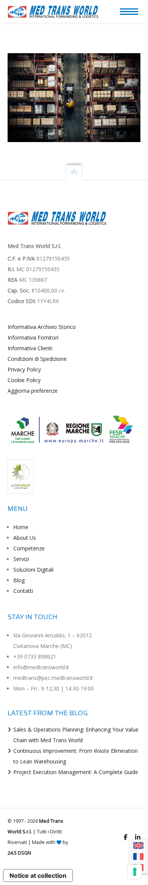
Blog (19, 580)
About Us (24, 537)
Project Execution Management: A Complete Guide (75, 772)
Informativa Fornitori (33, 337)
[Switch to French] (138, 856)
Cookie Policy (24, 380)
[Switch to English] (138, 845)
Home (20, 527)
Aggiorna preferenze (33, 390)
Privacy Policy (24, 369)
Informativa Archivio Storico (42, 326)
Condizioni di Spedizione (37, 358)
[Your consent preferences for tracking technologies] (135, 871)
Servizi (21, 559)
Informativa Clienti (30, 348)
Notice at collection (37, 875)
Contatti (23, 590)
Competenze (29, 548)
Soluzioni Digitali (33, 569)
